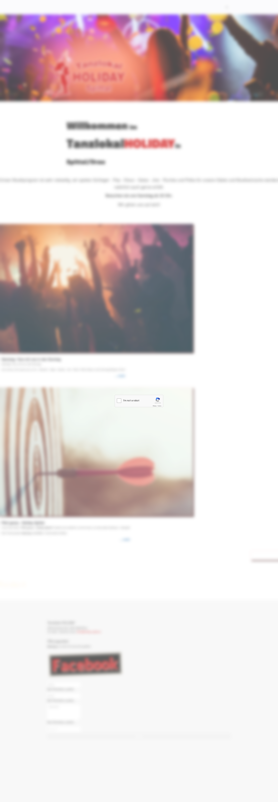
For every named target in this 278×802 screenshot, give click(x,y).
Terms (159, 406)
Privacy (155, 406)
